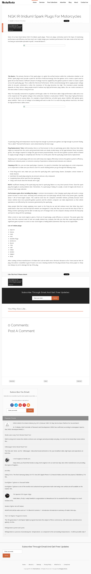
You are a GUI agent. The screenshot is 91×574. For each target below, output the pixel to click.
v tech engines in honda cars (21, 459)
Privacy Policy (47, 564)
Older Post (79, 381)
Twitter (16, 405)
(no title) (7, 470)
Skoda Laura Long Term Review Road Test (18, 435)
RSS (28, 405)
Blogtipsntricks (63, 569)
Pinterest (24, 405)
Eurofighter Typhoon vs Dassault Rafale (17, 482)
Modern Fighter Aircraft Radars (14, 506)
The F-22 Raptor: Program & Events (16, 516)
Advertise (63, 2)
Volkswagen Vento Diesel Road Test (16, 447)
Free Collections (52, 2)
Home (35, 2)
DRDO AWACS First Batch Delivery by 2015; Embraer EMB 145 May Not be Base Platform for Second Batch (46, 423)
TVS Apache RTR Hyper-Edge (22, 494)
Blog (70, 2)
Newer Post (12, 381)
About (76, 2)
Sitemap (39, 564)
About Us (31, 564)
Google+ (20, 405)
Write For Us (57, 564)
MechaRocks (8, 2)
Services (42, 2)
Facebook (12, 405)
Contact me (84, 2)
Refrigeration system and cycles (15, 528)
